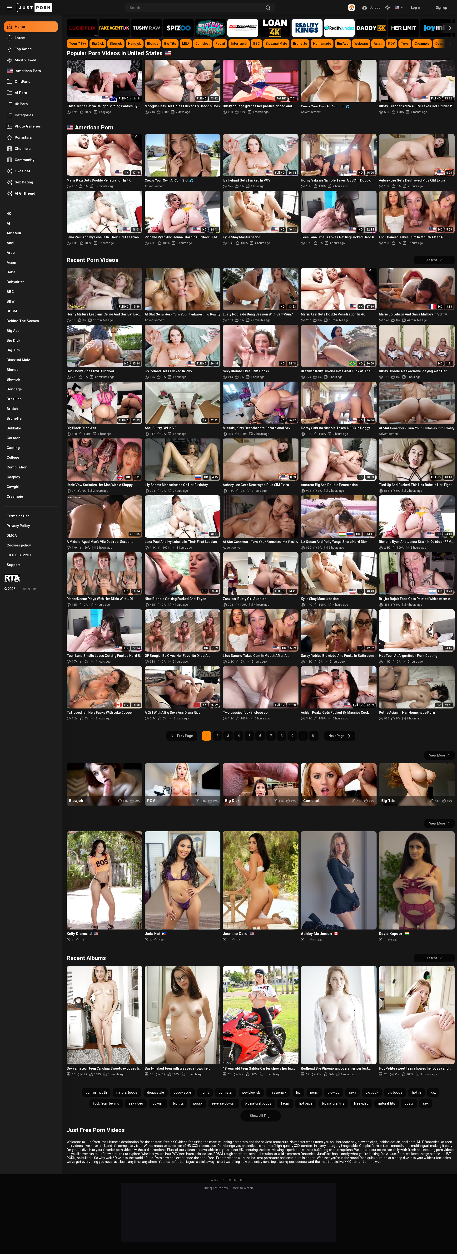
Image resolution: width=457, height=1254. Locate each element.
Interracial (239, 43)
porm (314, 1092)
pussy (198, 1103)
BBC (10, 292)
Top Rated (23, 49)
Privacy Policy (18, 526)
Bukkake (14, 428)
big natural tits (333, 1103)
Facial (220, 43)
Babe (11, 272)
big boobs (395, 1092)
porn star (226, 1092)
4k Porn (21, 104)
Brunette (14, 418)
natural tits (386, 1103)
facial (285, 1103)
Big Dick (13, 340)
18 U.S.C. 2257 (19, 555)
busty (409, 1103)
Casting (13, 448)
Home (20, 27)
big (298, 1092)
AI (8, 223)
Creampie (15, 496)
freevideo (361, 1103)
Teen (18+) (77, 43)
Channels (22, 149)
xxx (433, 1092)
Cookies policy (19, 545)
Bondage (14, 389)
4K (9, 213)
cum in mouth (96, 1092)
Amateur (14, 233)
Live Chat (22, 171)
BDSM (12, 311)
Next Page (336, 736)
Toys (405, 43)
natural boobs (127, 1092)
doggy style (182, 1092)
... (303, 736)
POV (391, 43)
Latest (20, 38)
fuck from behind (106, 1103)
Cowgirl (13, 487)
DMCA (12, 535)
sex (425, 1103)
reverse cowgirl (223, 1103)
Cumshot (202, 43)
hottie (416, 1092)
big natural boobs (258, 1103)
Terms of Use (18, 516)
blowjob (333, 1092)
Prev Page (185, 736)
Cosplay (13, 477)
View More (437, 755)
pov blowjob (251, 1092)
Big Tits (13, 350)
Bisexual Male (18, 360)
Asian (11, 262)
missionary (278, 1092)
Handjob (134, 43)
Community (24, 160)
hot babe (306, 1103)
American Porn (28, 71)
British (12, 409)
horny (205, 1092)
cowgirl (158, 1103)
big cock (372, 1092)
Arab (11, 253)
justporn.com (27, 589)
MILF (185, 43)
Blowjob (13, 379)
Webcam (361, 43)
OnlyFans (22, 81)
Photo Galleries (28, 126)
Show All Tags (260, 1116)
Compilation (17, 467)
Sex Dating (24, 182)
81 (314, 736)
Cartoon (13, 438)
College (13, 457)
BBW (11, 301)
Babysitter (15, 282)
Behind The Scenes (23, 321)
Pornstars (23, 137)
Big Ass (13, 331)
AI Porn (21, 93)
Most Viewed (25, 60)
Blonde (12, 370)
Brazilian (14, 399)
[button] (446, 28)
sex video (136, 1103)
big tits (178, 1103)
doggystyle (155, 1092)
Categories (24, 115)
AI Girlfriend (25, 193)
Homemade (322, 43)
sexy (352, 1092)
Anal (10, 243)
